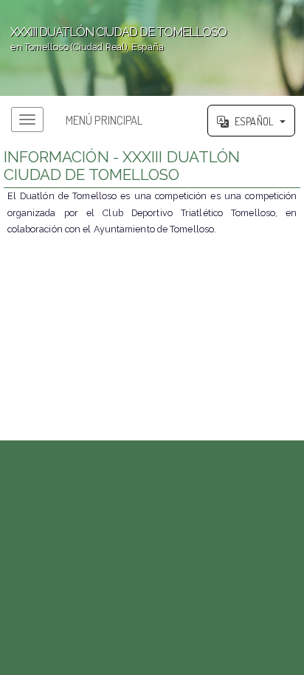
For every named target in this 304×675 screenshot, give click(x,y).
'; (113, 38)
